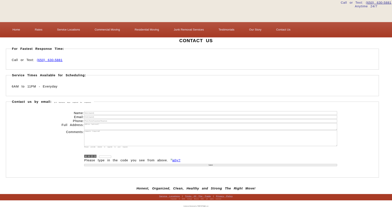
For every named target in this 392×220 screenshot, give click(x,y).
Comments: (75, 132)
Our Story (255, 29)
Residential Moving (147, 29)
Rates (38, 29)
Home (16, 29)
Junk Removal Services (189, 29)
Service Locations (68, 29)
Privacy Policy (224, 196)
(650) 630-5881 (49, 60)
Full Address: (73, 125)
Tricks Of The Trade (198, 196)
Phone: (78, 121)
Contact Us (283, 29)
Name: (79, 113)
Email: (79, 117)
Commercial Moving (107, 29)
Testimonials (226, 29)
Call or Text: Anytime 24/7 (366, 4)
